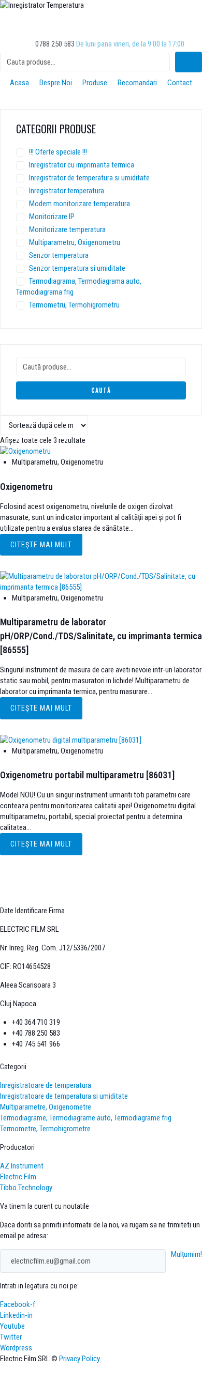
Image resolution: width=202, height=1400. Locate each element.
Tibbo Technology (26, 1187)
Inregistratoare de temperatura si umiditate (64, 1096)
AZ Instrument (22, 1166)
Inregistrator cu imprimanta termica (81, 165)
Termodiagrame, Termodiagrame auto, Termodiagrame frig (85, 1117)
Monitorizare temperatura (67, 229)
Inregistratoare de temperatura (45, 1085)
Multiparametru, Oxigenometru (74, 242)
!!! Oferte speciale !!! (58, 152)
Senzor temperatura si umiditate (77, 268)
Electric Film (18, 1176)
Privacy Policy (79, 1358)
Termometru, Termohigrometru (74, 305)
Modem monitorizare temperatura (79, 203)
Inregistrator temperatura (66, 190)
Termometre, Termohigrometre (45, 1128)
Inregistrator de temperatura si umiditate (89, 177)
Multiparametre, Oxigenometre (45, 1107)
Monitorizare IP (52, 216)
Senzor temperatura (59, 255)
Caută (101, 390)
